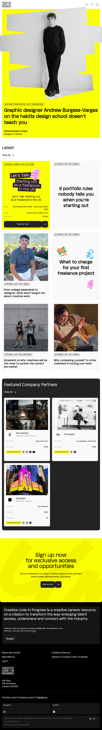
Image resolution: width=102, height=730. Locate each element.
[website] (23, 451)
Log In (5, 661)
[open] (86, 4)
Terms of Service (10, 718)
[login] (97, 4)
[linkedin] (30, 451)
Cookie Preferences (11, 721)
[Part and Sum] (27, 415)
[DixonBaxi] (27, 480)
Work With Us (8, 657)
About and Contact (11, 653)
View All (6, 155)
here (34, 631)
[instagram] (26, 451)
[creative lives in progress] (6, 4)
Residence (42, 698)
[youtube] (33, 451)
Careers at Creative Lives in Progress (69, 657)
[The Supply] (75, 415)
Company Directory (60, 653)
